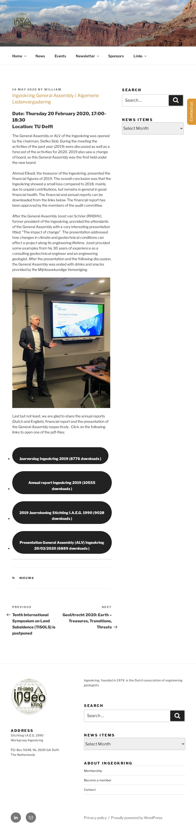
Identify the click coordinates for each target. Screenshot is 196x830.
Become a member (98, 780)
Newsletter (85, 56)
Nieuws (26, 578)
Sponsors (116, 56)
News (40, 56)
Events (60, 56)
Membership (93, 771)
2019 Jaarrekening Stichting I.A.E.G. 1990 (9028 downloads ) (61, 515)
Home (17, 56)
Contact (90, 790)
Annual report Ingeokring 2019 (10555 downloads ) (61, 485)
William (53, 89)
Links (137, 56)
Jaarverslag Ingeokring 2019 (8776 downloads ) (60, 458)
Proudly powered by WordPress (136, 817)
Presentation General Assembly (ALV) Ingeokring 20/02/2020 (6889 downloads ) (62, 545)
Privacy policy (95, 817)
